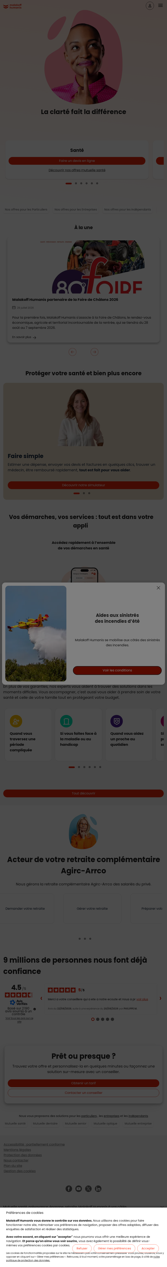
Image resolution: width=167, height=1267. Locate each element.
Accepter (148, 1248)
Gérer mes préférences (114, 1248)
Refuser (82, 1248)
